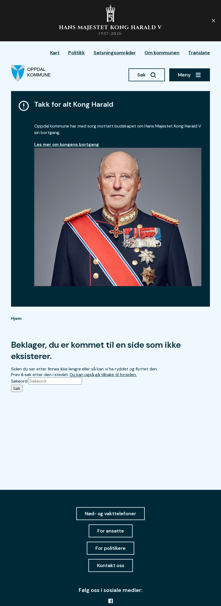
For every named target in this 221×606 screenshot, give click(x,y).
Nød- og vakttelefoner (110, 513)
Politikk (76, 52)
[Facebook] (110, 601)
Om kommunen (161, 52)
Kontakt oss (110, 565)
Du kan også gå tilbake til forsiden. (103, 374)
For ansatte (110, 531)
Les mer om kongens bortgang (66, 144)
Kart (55, 52)
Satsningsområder (115, 52)
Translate (199, 52)
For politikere (110, 548)
